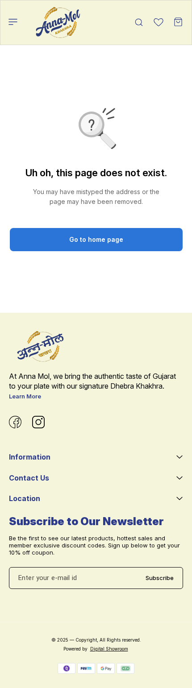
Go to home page (96, 239)
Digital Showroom (109, 648)
